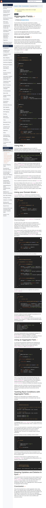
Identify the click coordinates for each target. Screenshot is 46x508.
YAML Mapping (6, 109)
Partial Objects (6, 99)
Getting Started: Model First (6, 15)
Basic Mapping (6, 57)
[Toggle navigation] (43, 1)
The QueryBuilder (7, 90)
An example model (7, 152)
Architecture (5, 48)
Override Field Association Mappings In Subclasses (6, 35)
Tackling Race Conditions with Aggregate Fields (8, 159)
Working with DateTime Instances (7, 203)
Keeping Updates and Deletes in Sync (7, 161)
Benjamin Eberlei (25, 20)
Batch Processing (7, 85)
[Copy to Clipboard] (41, 55)
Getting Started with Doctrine (7, 8)
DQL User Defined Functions (7, 177)
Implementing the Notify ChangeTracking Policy (7, 187)
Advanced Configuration (6, 139)
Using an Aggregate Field (8, 156)
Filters (4, 132)
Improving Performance (6, 117)
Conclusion (5, 162)
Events (4, 70)
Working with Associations (6, 67)
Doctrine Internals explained (7, 73)
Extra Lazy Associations (6, 22)
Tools (4, 120)
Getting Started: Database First (6, 11)
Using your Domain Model (8, 155)
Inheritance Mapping (7, 62)
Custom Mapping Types (7, 165)
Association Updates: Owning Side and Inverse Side (7, 78)
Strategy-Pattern (6, 197)
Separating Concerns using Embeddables (7, 43)
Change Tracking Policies (6, 96)
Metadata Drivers (7, 122)
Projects (16, 6)
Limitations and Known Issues (6, 127)
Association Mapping (7, 60)
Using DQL (19, 145)
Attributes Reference (7, 104)
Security (5, 145)
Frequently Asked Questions (7, 55)
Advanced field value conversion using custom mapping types (7, 210)
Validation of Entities (7, 200)
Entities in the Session (6, 215)
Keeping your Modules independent (7, 192)
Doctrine (1, 1)
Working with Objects (7, 64)
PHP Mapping (6, 111)
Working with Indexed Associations (7, 18)
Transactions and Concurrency (6, 82)
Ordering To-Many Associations (7, 31)
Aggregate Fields (7, 150)
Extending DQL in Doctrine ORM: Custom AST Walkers (7, 173)
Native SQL (5, 93)
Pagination (5, 40)
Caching (5, 114)
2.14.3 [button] (16, 14)
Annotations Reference (5, 102)
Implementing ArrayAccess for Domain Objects (6, 182)
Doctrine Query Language (6, 88)
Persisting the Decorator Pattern (7, 169)
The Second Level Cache (7, 143)
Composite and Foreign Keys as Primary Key (6, 26)
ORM (20, 6)
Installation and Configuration (6, 51)
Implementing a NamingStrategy (6, 135)
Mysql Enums (6, 205)
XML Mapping (6, 107)
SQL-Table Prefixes (7, 195)
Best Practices (6, 124)
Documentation (25, 6)
